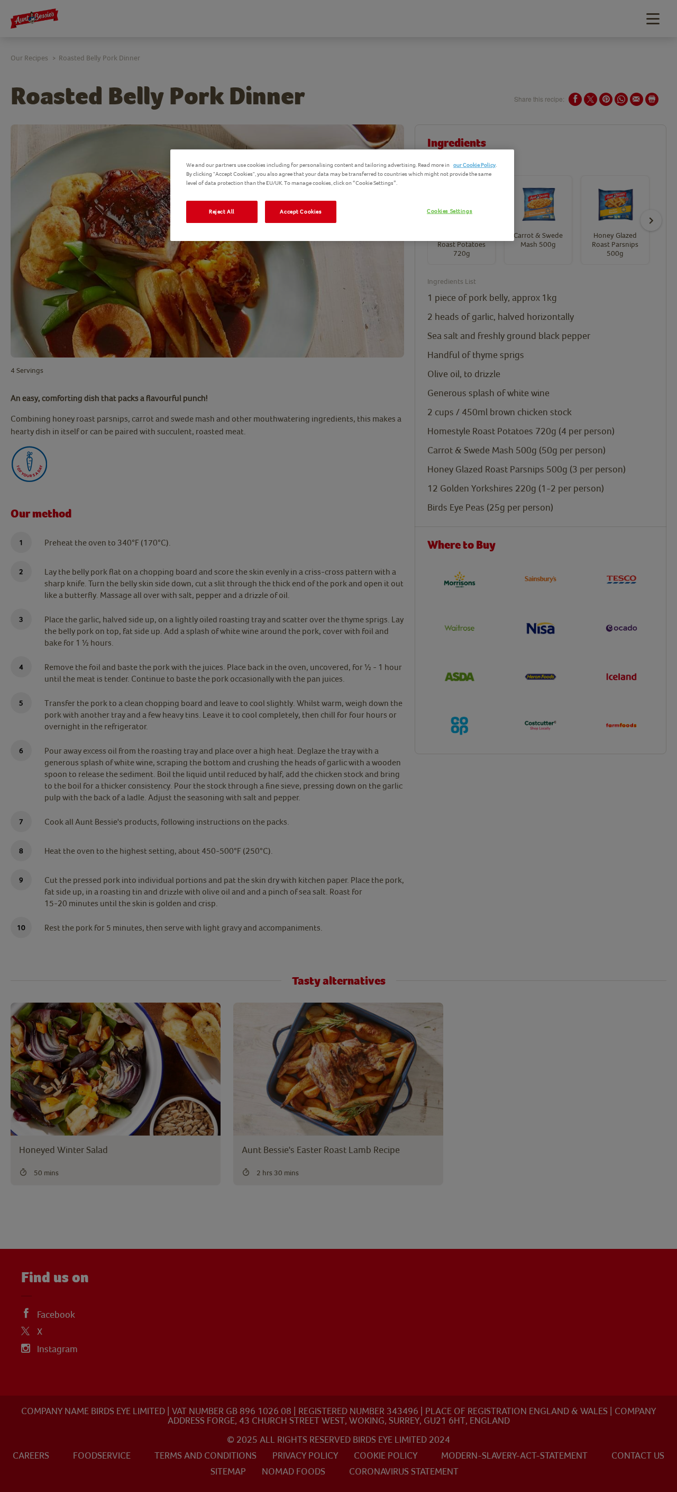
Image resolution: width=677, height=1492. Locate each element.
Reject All (222, 211)
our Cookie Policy (474, 165)
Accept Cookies (301, 211)
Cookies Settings (449, 211)
